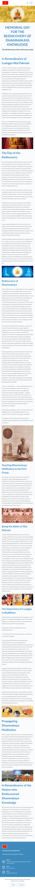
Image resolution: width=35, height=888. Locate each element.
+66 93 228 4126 (10, 868)
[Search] (27, 3)
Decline (21, 885)
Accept (13, 885)
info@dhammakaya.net (11, 873)
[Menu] (31, 3)
